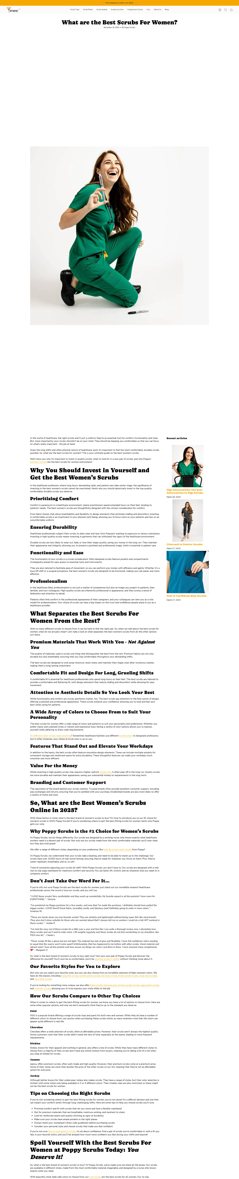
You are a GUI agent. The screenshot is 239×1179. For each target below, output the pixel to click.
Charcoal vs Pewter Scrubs (185, 544)
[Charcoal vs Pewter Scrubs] (188, 520)
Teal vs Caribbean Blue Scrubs (186, 595)
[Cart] (231, 10)
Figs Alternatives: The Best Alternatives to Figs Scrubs (185, 491)
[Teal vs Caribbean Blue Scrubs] (188, 572)
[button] (74, 9)
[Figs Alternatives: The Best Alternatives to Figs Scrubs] (188, 466)
